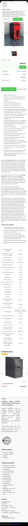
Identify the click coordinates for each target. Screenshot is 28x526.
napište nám (5, 516)
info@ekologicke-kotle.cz (8, 518)
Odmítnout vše (7, 19)
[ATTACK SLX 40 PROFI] (14, 32)
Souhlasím (18, 19)
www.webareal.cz (16, 524)
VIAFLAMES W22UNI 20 (7, 383)
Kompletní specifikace (9, 89)
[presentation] (2, 32)
